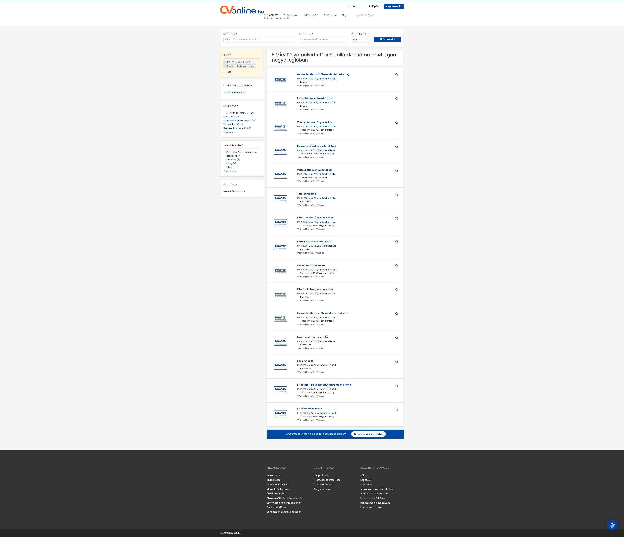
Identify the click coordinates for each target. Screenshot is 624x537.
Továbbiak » (229, 132)
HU (355, 6)
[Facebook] (222, 475)
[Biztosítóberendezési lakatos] (280, 103)
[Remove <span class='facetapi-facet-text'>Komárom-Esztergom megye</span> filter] (225, 66)
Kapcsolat (366, 480)
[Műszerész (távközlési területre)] (280, 151)
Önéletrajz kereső (323, 484)
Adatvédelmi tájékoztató (374, 493)
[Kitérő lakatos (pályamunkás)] (280, 222)
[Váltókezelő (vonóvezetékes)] (280, 175)
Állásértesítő (311, 15)
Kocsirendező (305, 361)
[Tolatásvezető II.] (280, 198)
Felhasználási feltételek (373, 498)
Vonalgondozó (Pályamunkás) (315, 122)
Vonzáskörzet (358, 34)
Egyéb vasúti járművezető (312, 337)
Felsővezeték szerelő (309, 408)
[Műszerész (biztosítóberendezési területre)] (280, 79)
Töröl (229, 71)
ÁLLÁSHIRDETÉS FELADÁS (276, 18)
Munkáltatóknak (366, 15)
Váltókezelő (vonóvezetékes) (314, 170)
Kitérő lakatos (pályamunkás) (315, 217)
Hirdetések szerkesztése (327, 480)
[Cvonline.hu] (242, 10)
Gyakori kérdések (276, 507)
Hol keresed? (306, 34)
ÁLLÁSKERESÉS (271, 15)
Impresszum (367, 484)
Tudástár (329, 15)
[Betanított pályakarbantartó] (280, 246)
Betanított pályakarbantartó (314, 241)
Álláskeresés (273, 480)
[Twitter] (238, 475)
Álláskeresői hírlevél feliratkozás (284, 498)
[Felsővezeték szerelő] (280, 413)
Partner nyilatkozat (371, 507)
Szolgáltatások (322, 489)
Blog (344, 15)
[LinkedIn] (233, 475)
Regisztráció (394, 6)
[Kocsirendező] (280, 366)
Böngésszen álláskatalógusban (284, 511)
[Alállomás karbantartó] (280, 270)
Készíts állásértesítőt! (370, 434)
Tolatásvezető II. (307, 193)
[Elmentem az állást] (397, 74)
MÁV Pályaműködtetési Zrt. (322, 78)
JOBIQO (238, 533)
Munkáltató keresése (278, 489)
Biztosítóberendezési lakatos (314, 98)
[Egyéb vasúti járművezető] (280, 342)
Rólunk (364, 475)
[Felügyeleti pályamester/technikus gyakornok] (280, 389)
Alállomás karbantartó (311, 265)
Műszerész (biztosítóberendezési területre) (323, 74)
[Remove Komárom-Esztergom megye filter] (224, 152)
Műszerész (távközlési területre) (316, 146)
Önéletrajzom (291, 15)
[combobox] (259, 39)
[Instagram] (227, 475)
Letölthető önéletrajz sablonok (284, 502)
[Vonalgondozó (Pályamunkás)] (280, 127)
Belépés (374, 6)
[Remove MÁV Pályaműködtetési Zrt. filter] (224, 112)
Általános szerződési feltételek (377, 489)
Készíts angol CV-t (277, 484)
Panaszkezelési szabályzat (375, 502)
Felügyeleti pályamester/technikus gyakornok (324, 384)
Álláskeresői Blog (276, 493)
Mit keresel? (230, 34)
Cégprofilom (321, 475)
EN (349, 6)
